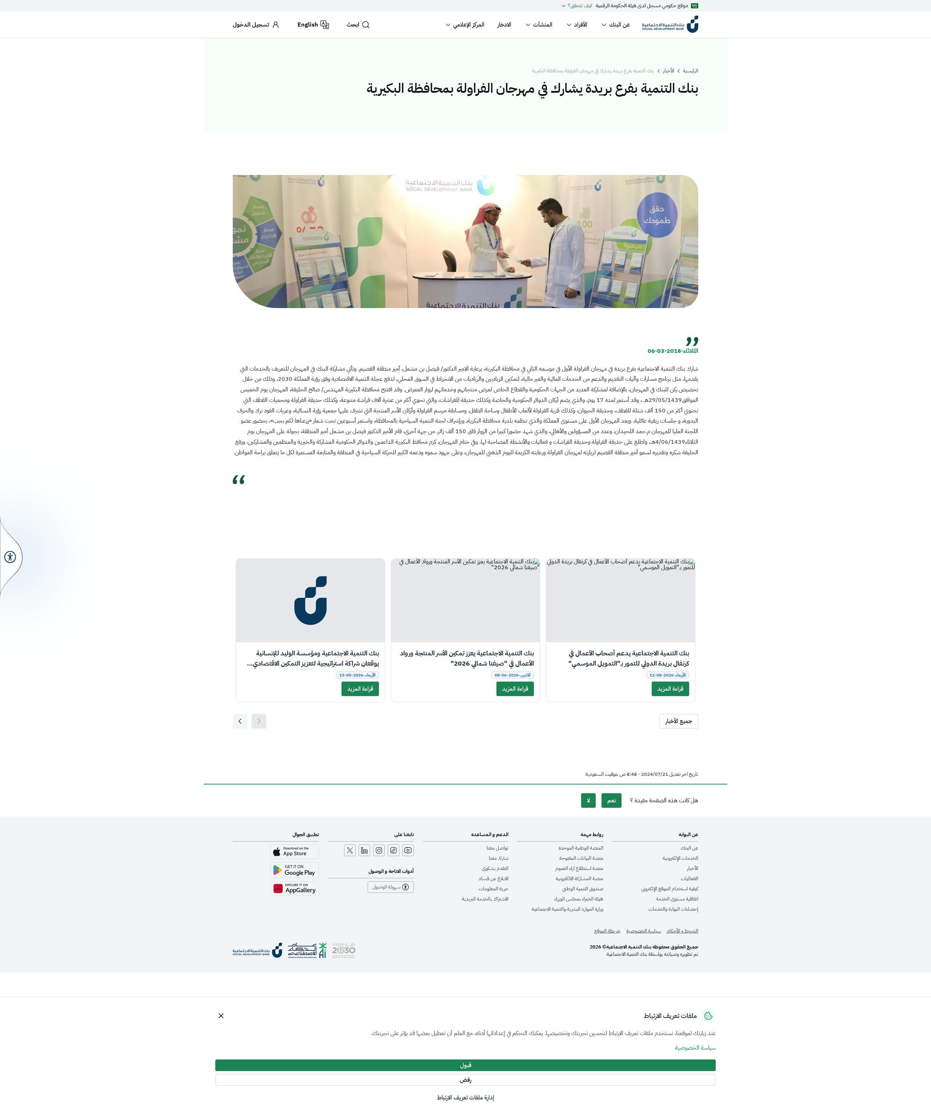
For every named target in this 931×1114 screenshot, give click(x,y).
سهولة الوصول (386, 887)
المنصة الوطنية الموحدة (581, 848)
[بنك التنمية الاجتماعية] (670, 25)
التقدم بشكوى (495, 868)
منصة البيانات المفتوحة (581, 858)
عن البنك (619, 24)
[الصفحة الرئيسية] (257, 950)
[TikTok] (393, 850)
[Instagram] (379, 850)
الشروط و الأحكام (682, 931)
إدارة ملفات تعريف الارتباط (465, 1097)
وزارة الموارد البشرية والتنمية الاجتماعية (567, 909)
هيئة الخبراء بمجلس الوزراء (578, 899)
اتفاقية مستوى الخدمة (677, 899)
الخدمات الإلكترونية (680, 858)
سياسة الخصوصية (643, 931)
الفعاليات (689, 878)
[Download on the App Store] (294, 852)
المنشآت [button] (542, 24)
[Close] (221, 1016)
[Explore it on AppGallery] (294, 888)
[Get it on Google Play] (294, 870)
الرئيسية (690, 71)
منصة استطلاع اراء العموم (579, 868)
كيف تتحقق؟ (580, 5)
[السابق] (240, 721)
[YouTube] (408, 850)
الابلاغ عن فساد (493, 878)
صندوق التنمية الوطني (582, 889)
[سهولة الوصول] (11, 557)
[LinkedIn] (364, 850)
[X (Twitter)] (350, 850)
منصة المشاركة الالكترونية (579, 878)
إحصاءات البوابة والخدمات (673, 909)
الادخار (504, 24)
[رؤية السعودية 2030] (343, 950)
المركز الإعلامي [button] (468, 24)
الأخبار (668, 71)
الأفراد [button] (580, 24)
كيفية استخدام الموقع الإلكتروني (669, 889)
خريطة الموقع (607, 931)
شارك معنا (498, 858)
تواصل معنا (497, 848)
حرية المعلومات (493, 889)
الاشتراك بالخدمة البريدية (485, 899)
